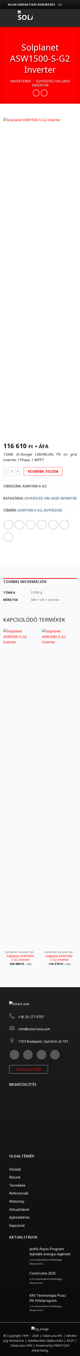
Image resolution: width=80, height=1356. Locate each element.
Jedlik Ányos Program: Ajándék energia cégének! (49, 1251)
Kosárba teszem (43, 471)
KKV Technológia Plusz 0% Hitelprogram (47, 1298)
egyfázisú (53, 510)
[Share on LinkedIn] (64, 524)
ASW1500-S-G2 (30, 510)
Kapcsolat (17, 1225)
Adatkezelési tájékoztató (45, 1341)
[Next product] (36, 93)
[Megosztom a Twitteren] (31, 524)
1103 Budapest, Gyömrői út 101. (43, 1041)
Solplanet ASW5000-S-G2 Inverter (21, 958)
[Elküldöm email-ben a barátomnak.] (42, 524)
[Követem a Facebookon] (14, 1055)
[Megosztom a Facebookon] (19, 524)
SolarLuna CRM (28, 1069)
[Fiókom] (73, 18)
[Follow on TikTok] (41, 1055)
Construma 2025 (42, 1273)
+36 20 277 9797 (31, 1016)
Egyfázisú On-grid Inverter (51, 83)
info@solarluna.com (34, 1029)
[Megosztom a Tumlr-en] (8, 537)
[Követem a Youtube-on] (55, 1055)
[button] (53, 18)
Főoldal (15, 1169)
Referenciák (18, 1193)
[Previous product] (44, 93)
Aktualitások (19, 1209)
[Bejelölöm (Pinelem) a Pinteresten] (53, 524)
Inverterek (20, 81)
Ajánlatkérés (19, 1217)
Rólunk (14, 1177)
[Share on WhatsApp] (8, 524)
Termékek (17, 1185)
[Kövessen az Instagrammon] (28, 1055)
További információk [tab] (25, 581)
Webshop (16, 1201)
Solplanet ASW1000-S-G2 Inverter (59, 958)
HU (60, 5)
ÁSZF (70, 1341)
